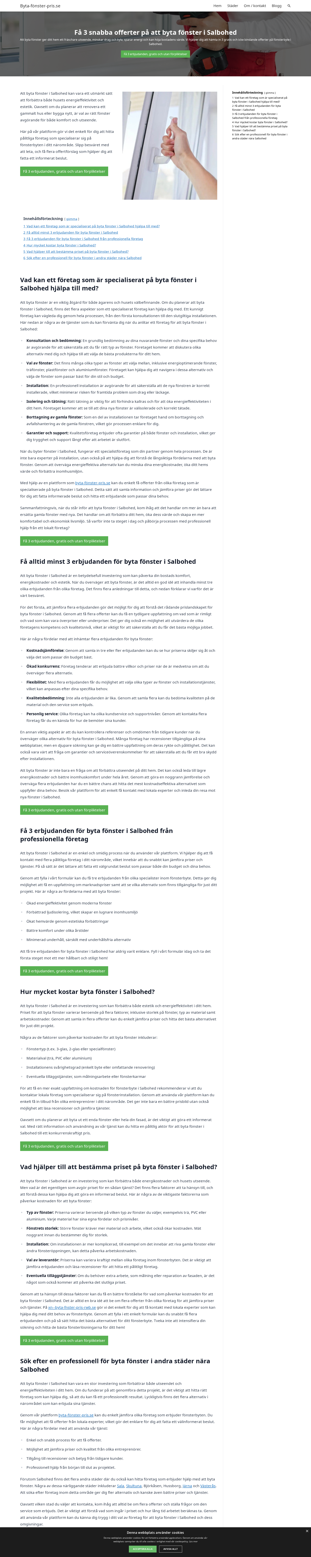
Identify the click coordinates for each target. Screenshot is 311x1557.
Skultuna (134, 1485)
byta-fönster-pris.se (92, 482)
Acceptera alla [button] (142, 1549)
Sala (120, 1485)
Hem (217, 5)
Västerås (208, 1485)
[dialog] (155, 1542)
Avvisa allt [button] (170, 1549)
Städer (232, 5)
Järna (187, 1485)
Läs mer (193, 1541)
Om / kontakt (255, 5)
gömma (71, 219)
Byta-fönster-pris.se (40, 6)
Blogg (276, 5)
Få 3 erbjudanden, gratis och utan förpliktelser (155, 54)
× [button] (307, 1531)
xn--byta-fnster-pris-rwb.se (72, 1307)
